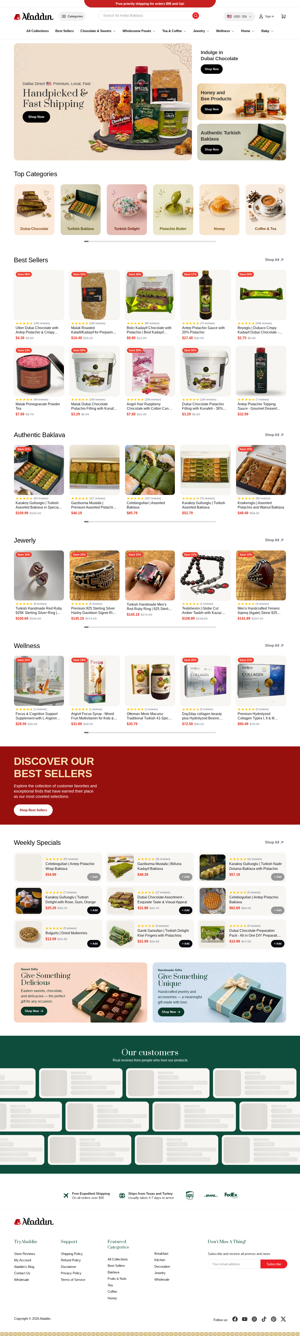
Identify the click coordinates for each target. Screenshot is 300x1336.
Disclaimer (68, 1267)
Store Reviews (24, 1254)
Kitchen (159, 1260)
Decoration (162, 1266)
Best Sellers (64, 31)
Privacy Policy (71, 1273)
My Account (22, 1260)
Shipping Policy (72, 1254)
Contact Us (22, 1273)
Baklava (113, 1272)
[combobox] (150, 15)
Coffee (112, 1291)
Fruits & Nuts (117, 1278)
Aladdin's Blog (24, 1267)
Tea (110, 1285)
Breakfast (161, 1253)
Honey (112, 1298)
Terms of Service (73, 1280)
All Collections (37, 31)
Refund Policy (71, 1260)
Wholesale (21, 1280)
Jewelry (160, 1273)
